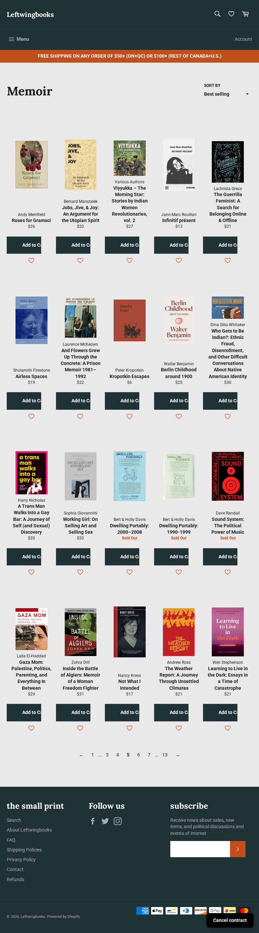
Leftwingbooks (30, 14)
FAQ (11, 840)
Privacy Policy (21, 859)
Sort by (212, 85)
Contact (15, 869)
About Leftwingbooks (29, 830)
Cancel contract (230, 920)
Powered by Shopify (63, 916)
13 (165, 754)
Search (14, 820)
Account (243, 39)
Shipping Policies (24, 849)
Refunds (15, 879)
